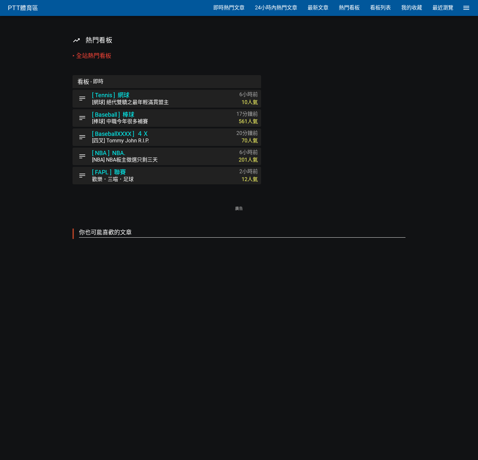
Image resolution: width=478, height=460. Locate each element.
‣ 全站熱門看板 (92, 55)
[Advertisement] (239, 330)
